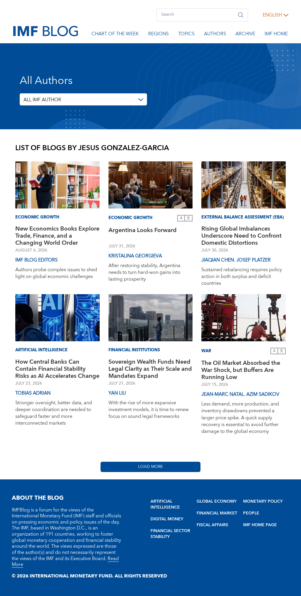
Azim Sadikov (262, 394)
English (272, 15)
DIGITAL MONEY (166, 519)
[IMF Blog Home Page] (45, 31)
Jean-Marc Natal (222, 394)
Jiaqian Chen (217, 260)
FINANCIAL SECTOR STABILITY (170, 534)
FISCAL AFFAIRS (212, 525)
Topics (186, 35)
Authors (215, 35)
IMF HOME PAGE (260, 525)
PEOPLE (251, 513)
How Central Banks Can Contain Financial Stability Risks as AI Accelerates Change (57, 369)
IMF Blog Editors (36, 260)
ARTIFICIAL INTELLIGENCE (165, 504)
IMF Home (276, 35)
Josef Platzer (253, 260)
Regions (158, 35)
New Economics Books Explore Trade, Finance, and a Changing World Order (57, 235)
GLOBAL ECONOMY (217, 501)
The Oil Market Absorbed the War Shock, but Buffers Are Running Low (240, 370)
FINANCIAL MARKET (217, 513)
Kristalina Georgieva (135, 256)
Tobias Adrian (33, 393)
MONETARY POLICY (263, 501)
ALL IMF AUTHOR (42, 100)
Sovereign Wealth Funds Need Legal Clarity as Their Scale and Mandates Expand (150, 369)
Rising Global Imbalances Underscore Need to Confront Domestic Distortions (241, 235)
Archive (245, 35)
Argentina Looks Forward (142, 231)
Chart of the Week (115, 35)
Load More (150, 466)
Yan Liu (117, 393)
